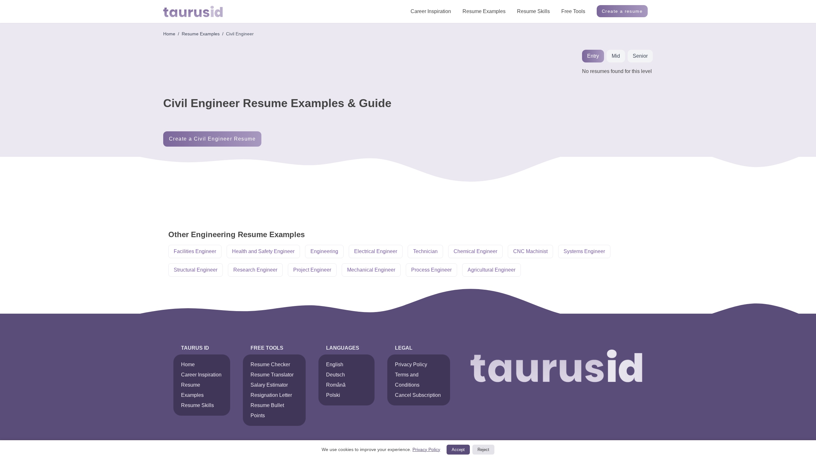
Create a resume (622, 11)
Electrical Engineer (375, 251)
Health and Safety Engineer (263, 251)
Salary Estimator (269, 385)
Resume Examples (484, 11)
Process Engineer (431, 270)
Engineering (324, 251)
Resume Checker (270, 364)
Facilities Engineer (195, 251)
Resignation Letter (271, 395)
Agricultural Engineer (491, 270)
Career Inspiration (431, 11)
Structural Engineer (195, 270)
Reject (483, 449)
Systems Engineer (584, 251)
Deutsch (335, 374)
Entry (593, 56)
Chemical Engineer (475, 251)
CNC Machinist (530, 251)
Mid (616, 56)
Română (336, 385)
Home (169, 33)
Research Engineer (255, 270)
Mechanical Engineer (371, 270)
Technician (425, 251)
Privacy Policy (411, 364)
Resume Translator (272, 374)
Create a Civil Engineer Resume (212, 139)
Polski (333, 395)
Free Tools (573, 11)
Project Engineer (312, 270)
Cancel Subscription (418, 395)
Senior (640, 56)
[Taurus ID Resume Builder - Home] (193, 11)
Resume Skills (533, 11)
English (334, 364)
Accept (458, 449)
